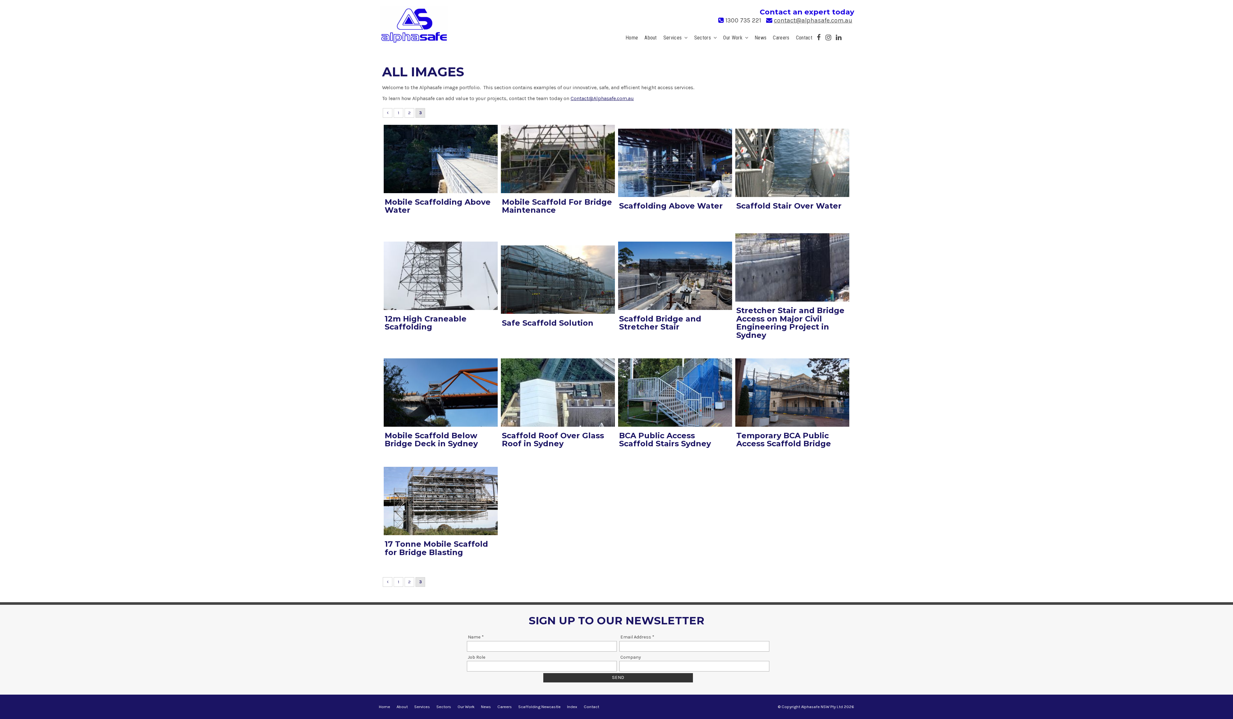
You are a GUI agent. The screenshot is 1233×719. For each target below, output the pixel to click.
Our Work (732, 38)
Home (631, 38)
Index (572, 706)
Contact (804, 38)
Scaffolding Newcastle (539, 706)
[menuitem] (384, 707)
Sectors (702, 38)
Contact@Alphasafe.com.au (602, 98)
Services (672, 38)
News (760, 38)
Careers (781, 38)
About (650, 38)
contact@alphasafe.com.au (813, 20)
